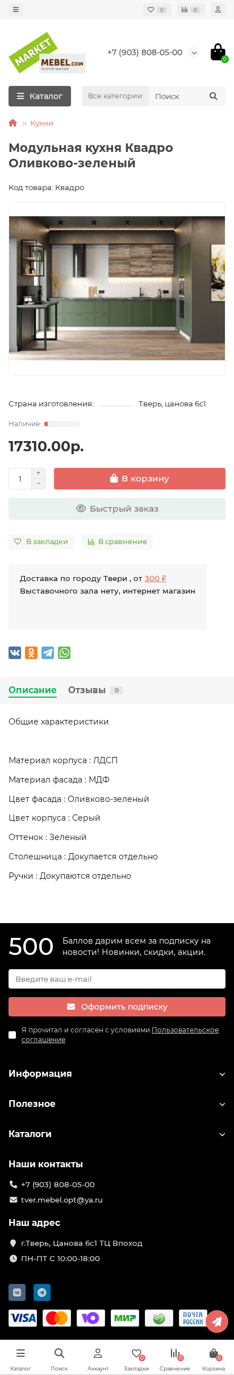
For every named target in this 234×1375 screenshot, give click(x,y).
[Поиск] (213, 96)
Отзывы (93, 690)
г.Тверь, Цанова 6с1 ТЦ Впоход (82, 1243)
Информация (40, 1073)
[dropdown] (16, 9)
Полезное (32, 1103)
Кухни (41, 122)
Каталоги (30, 1134)
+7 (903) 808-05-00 (144, 52)
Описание (33, 690)
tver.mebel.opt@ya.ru (62, 1199)
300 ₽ (155, 578)
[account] (218, 9)
